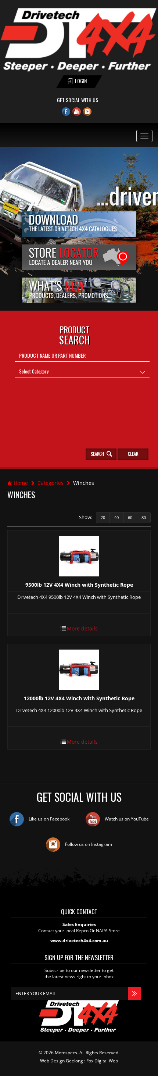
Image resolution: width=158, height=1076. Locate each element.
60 (130, 517)
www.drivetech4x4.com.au (79, 940)
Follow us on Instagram (88, 844)
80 (143, 517)
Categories (50, 482)
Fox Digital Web (102, 1061)
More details (82, 628)
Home (20, 482)
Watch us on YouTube (126, 819)
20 (103, 517)
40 (116, 517)
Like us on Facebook (48, 819)
